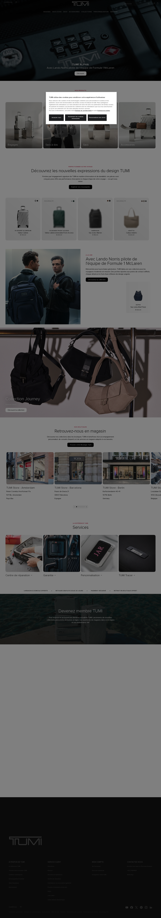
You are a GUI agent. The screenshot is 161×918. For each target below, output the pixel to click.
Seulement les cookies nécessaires (75, 117)
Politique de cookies (103, 110)
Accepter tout (56, 117)
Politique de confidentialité (83, 110)
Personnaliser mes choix (97, 117)
